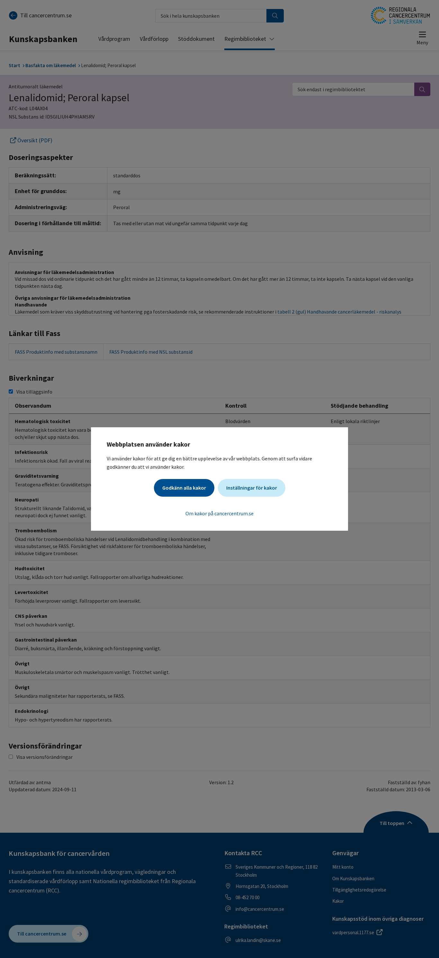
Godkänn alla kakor (184, 487)
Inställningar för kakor (251, 487)
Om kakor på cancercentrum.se (219, 513)
